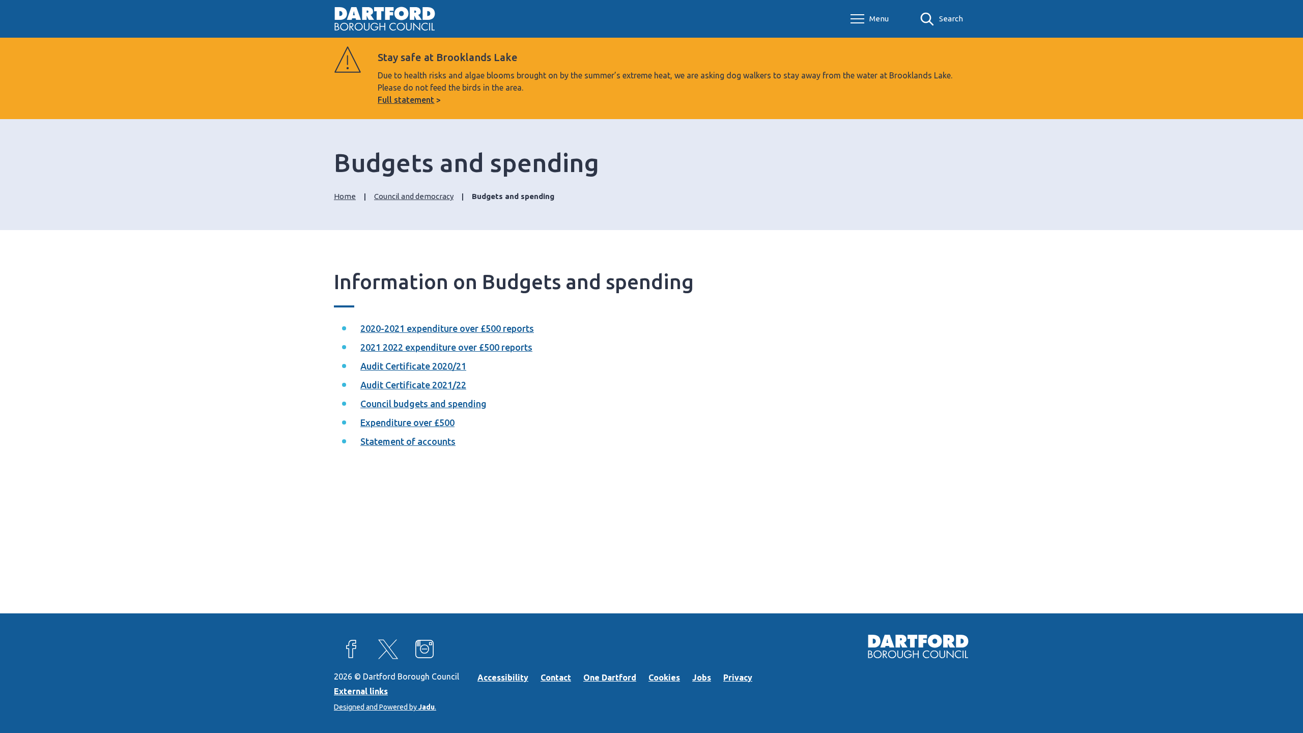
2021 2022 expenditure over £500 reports (446, 347)
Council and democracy (414, 196)
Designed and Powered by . (385, 707)
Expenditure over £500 (407, 422)
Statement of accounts (408, 441)
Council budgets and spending (423, 404)
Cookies (664, 677)
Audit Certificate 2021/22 (413, 385)
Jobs (701, 677)
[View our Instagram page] (424, 649)
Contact (556, 677)
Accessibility (502, 677)
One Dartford (609, 677)
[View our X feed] (388, 649)
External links (361, 691)
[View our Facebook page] (351, 649)
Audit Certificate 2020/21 (413, 366)
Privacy (737, 677)
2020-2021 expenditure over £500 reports (447, 328)
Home (345, 196)
